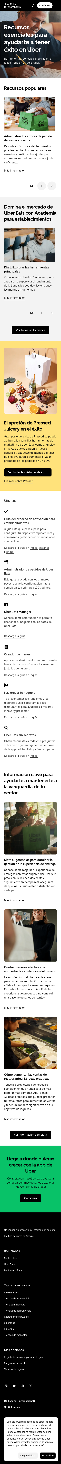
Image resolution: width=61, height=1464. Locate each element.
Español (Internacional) (21, 1401)
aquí (41, 1445)
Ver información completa (30, 1134)
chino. (10, 551)
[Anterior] (41, 186)
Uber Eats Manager (17, 612)
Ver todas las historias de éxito (27, 472)
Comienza (44, 5)
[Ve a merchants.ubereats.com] (12, 5)
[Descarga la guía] (6, 604)
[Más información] (30, 828)
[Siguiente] (51, 186)
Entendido (48, 1455)
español (44, 547)
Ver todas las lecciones (30, 330)
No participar (28, 1455)
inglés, (34, 547)
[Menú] (56, 5)
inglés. (34, 594)
